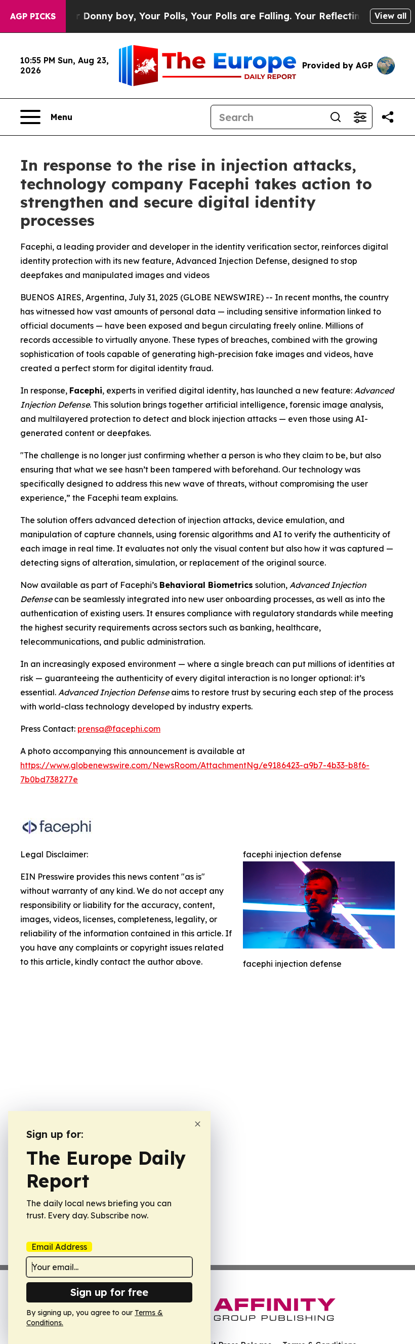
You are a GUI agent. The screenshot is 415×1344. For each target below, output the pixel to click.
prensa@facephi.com (118, 729)
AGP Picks (33, 16)
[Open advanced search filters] (360, 117)
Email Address (59, 1247)
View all (390, 16)
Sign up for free (109, 1292)
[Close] (197, 1124)
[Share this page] (388, 117)
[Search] (335, 117)
